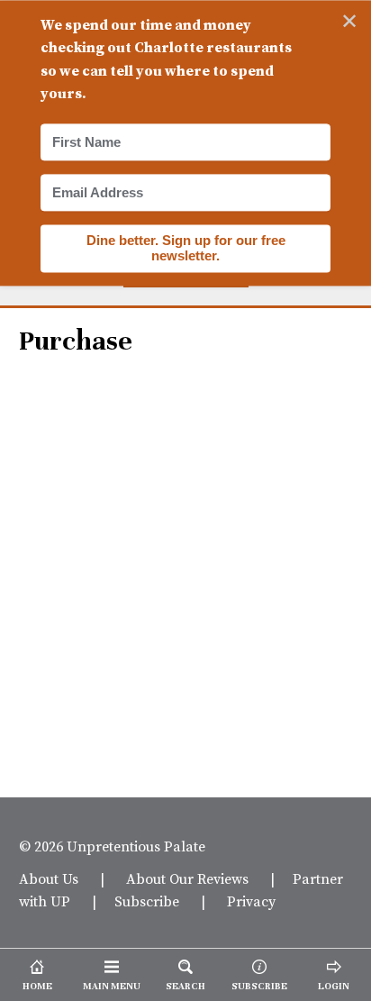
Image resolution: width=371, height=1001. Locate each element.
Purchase (75, 341)
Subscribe (146, 901)
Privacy (251, 901)
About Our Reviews (187, 878)
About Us (48, 878)
